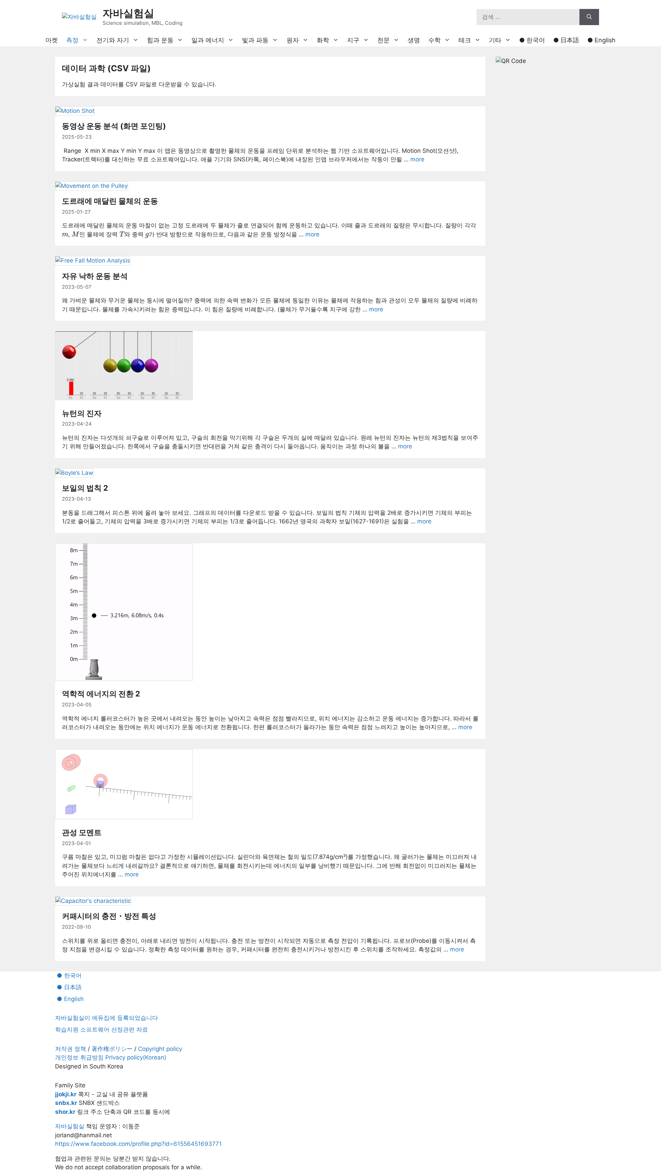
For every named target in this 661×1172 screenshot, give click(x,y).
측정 (72, 40)
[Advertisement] (547, 179)
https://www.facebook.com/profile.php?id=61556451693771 (138, 1143)
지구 (353, 40)
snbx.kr (66, 1102)
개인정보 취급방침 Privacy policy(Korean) (110, 1057)
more (417, 159)
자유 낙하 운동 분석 (95, 275)
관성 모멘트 (82, 832)
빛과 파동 (255, 40)
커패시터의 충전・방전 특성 (109, 916)
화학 (323, 40)
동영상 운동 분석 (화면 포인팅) (114, 125)
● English (601, 40)
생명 (414, 40)
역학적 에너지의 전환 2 (101, 693)
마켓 (51, 40)
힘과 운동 (160, 40)
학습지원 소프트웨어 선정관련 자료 (101, 1029)
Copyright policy (160, 1048)
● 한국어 (532, 40)
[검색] (589, 17)
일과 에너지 (207, 40)
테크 (465, 40)
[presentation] (65, 235)
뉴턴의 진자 (82, 413)
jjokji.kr (65, 1094)
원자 (292, 40)
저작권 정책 (70, 1048)
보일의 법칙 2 (85, 487)
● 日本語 (566, 40)
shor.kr (65, 1111)
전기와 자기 (112, 40)
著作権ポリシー (112, 1048)
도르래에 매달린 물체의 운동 (110, 200)
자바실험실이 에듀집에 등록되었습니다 (106, 1017)
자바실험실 (128, 13)
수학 (434, 40)
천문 (383, 40)
